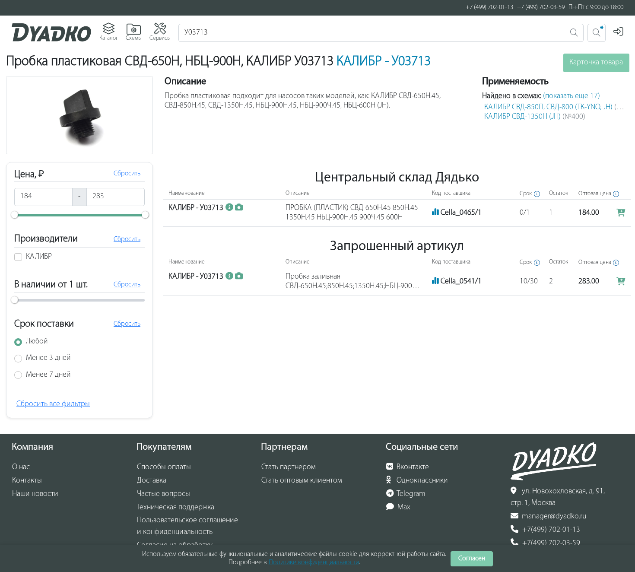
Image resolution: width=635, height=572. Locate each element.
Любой (37, 342)
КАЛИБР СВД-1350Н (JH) (534, 117)
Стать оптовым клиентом (301, 481)
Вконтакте (412, 467)
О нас (21, 467)
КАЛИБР (39, 257)
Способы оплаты (164, 467)
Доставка (151, 481)
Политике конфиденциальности (314, 562)
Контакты (27, 481)
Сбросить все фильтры (53, 404)
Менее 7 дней (48, 375)
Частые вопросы (163, 494)
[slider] (14, 214)
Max (403, 508)
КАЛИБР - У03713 (384, 62)
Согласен (471, 558)
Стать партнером (288, 467)
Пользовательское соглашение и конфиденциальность (187, 526)
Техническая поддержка (175, 508)
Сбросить (127, 173)
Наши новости (35, 494)
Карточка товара (596, 63)
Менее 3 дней (48, 358)
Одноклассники (421, 481)
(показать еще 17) (571, 96)
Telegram (410, 494)
